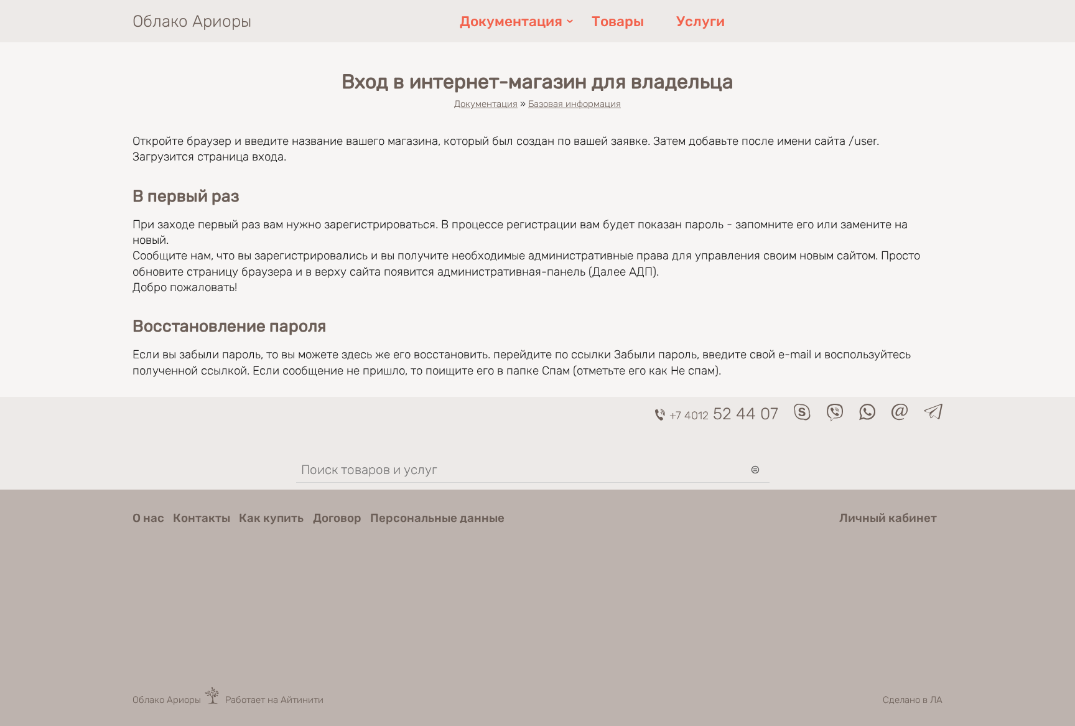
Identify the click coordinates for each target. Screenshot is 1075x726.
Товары (618, 21)
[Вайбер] (835, 418)
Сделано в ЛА (912, 699)
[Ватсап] (867, 416)
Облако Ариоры (192, 21)
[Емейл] (899, 416)
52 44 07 (723, 414)
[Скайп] (802, 416)
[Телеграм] (933, 415)
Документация (511, 21)
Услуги (700, 21)
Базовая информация (574, 103)
